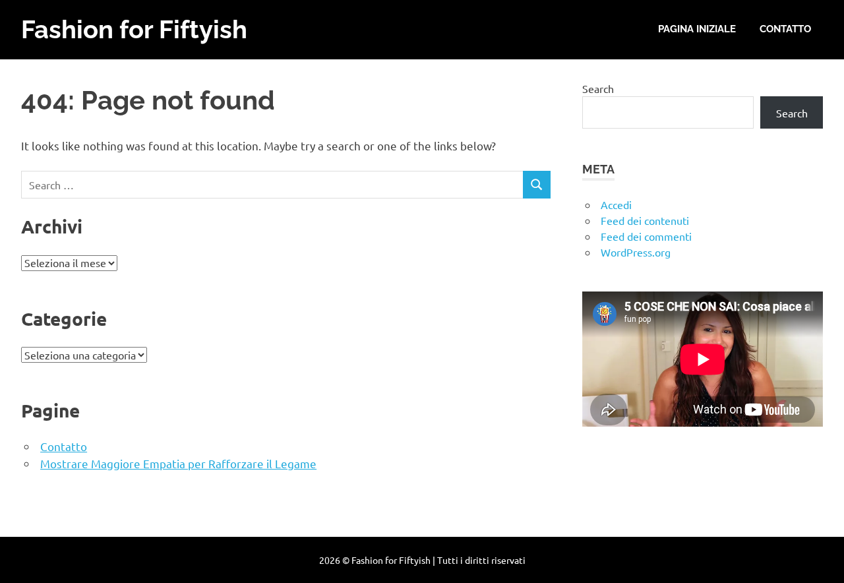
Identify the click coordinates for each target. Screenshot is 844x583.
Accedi (616, 204)
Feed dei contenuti (645, 220)
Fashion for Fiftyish (134, 29)
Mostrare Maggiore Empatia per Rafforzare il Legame (178, 463)
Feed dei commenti (646, 236)
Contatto (785, 29)
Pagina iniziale (697, 29)
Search (598, 88)
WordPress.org (636, 252)
